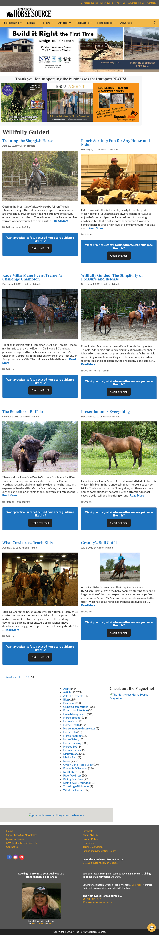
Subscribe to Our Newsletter (21, 834)
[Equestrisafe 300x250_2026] (116, 120)
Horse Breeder (72, 717)
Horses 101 (70, 746)
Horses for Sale (72, 750)
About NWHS (90, 834)
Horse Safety (71, 739)
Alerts (67, 688)
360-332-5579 (39, 923)
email (51, 923)
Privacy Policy (90, 838)
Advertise (126, 22)
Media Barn (70, 757)
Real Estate (82, 22)
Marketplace (104, 22)
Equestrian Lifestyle (75, 710)
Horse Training (22, 227)
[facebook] (9, 857)
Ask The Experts (73, 696)
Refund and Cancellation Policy (99, 850)
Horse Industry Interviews (79, 728)
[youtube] (21, 857)
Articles (63, 22)
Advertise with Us (136, 3)
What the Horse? (73, 790)
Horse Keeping (72, 735)
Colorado (137, 884)
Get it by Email (40, 248)
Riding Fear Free (73, 779)
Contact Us (152, 3)
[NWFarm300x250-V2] (24, 120)
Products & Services (75, 768)
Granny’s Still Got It (99, 542)
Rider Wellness (72, 775)
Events (31, 22)
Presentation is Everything (105, 411)
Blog (66, 699)
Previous (9, 677)
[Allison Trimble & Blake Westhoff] (70, 120)
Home (9, 830)
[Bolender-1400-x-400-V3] (79, 70)
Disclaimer (88, 842)
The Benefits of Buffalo (22, 411)
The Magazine (10, 22)
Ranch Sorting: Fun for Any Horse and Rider (115, 142)
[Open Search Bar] (155, 23)
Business (68, 703)
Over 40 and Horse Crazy (78, 764)
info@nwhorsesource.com (99, 902)
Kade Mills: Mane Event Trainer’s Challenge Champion (32, 277)
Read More (61, 221)
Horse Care (70, 721)
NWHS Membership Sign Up (21, 842)
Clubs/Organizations (75, 706)
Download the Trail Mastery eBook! (97, 3)
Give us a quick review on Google (100, 862)
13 (28, 677)
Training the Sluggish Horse (27, 140)
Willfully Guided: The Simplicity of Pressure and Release (112, 277)
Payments (88, 830)
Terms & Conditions (93, 846)
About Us (121, 3)
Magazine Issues (15, 838)
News (46, 22)
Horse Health (71, 725)
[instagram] (15, 857)
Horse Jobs (70, 732)
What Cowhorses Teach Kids (27, 542)
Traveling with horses (76, 786)
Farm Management (74, 714)
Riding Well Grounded (76, 782)
